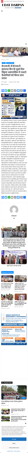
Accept (14, 439)
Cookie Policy (10, 451)
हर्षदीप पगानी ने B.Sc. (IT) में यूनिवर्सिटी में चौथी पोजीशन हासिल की (20, 303)
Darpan (5, 82)
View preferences (14, 447)
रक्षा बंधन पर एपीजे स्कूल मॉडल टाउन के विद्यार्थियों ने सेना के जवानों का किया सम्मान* (7, 304)
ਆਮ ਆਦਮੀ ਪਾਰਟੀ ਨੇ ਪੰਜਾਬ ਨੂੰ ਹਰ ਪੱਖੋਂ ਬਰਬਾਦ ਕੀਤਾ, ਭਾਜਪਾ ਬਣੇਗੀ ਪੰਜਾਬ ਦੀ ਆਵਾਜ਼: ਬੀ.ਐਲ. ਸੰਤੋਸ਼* (7, 286)
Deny (14, 443)
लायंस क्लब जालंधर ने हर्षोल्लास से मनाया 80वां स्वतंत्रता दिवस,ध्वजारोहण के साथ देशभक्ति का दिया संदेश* (19, 419)
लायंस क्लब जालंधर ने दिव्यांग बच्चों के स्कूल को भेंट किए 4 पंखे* (18, 410)
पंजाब (7, 59)
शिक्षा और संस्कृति (10, 63)
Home (4, 59)
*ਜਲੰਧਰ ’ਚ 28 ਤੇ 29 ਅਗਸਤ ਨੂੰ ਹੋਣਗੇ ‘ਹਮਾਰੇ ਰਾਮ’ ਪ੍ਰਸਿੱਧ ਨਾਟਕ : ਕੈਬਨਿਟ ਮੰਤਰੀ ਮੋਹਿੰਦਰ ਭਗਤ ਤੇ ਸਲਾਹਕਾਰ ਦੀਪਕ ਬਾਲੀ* (20, 286)
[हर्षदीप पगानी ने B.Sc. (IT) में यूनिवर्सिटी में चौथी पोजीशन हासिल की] (21, 297)
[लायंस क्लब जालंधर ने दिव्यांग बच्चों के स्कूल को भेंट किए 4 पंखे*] (5, 411)
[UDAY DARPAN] (14, 6)
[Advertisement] (14, 28)
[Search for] (26, 44)
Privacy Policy (17, 451)
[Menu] (2, 11)
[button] (25, 423)
